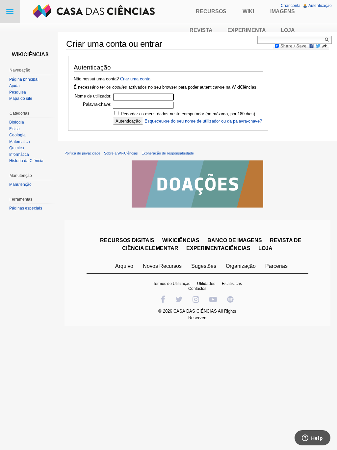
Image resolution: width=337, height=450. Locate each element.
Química (16, 148)
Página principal (24, 79)
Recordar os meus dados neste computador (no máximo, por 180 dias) (188, 113)
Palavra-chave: (97, 104)
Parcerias (276, 266)
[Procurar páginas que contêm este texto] (327, 39)
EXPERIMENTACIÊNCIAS (218, 248)
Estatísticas (232, 283)
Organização (241, 266)
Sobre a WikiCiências (121, 153)
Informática (19, 154)
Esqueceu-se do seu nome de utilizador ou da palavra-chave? (203, 121)
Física (14, 129)
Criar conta (290, 5)
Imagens (282, 11)
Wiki (248, 11)
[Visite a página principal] (29, 53)
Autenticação (320, 5)
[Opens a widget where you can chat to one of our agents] (312, 438)
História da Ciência (26, 160)
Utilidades (206, 283)
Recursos (211, 11)
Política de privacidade (82, 153)
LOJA (265, 248)
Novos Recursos (162, 266)
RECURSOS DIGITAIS (127, 240)
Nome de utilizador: (93, 96)
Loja (288, 30)
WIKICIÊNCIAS (180, 240)
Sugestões (203, 266)
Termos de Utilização (172, 283)
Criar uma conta (135, 78)
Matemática (19, 141)
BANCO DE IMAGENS (234, 240)
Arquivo (124, 266)
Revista (201, 30)
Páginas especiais (25, 208)
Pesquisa (17, 92)
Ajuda (14, 85)
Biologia (16, 122)
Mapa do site (20, 98)
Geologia (17, 135)
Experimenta (246, 30)
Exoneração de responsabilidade (168, 153)
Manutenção (20, 184)
